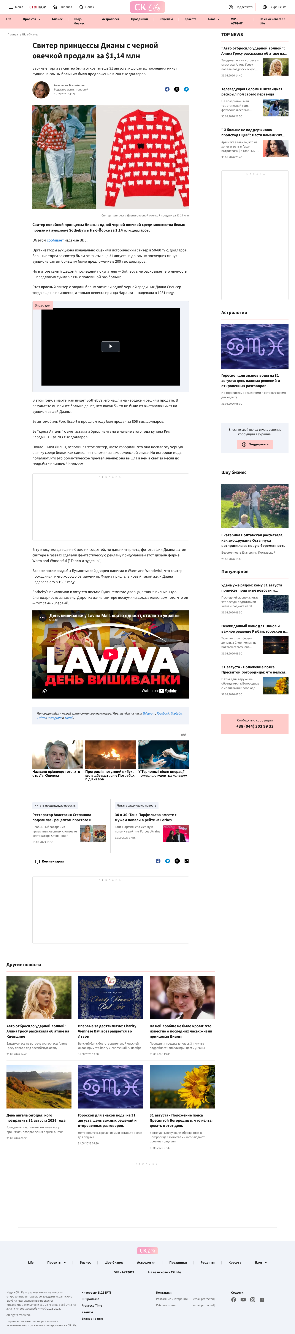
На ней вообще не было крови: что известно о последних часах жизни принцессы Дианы (181, 1031)
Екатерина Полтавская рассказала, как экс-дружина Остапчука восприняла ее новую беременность (253, 540)
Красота (190, 19)
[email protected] (203, 1299)
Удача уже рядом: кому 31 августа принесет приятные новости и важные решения (251, 591)
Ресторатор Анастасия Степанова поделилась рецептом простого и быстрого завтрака (62, 820)
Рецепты (166, 19)
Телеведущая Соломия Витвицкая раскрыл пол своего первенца (251, 91)
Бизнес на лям (92, 1319)
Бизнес (57, 19)
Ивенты (87, 1312)
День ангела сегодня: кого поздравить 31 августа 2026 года (35, 1118)
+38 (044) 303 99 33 (255, 726)
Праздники (139, 19)
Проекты (29, 19)
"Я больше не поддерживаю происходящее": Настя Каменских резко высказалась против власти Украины (251, 137)
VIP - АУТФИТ (237, 21)
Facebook (163, 713)
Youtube (176, 713)
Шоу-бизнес (79, 21)
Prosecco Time (91, 1306)
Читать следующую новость (136, 805)
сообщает (56, 240)
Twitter (41, 718)
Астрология (110, 19)
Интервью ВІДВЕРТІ (96, 1293)
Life (8, 19)
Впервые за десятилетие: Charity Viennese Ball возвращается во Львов (107, 1031)
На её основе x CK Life (272, 21)
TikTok (68, 718)
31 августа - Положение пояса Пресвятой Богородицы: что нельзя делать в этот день (182, 1121)
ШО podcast (90, 1299)
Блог (211, 19)
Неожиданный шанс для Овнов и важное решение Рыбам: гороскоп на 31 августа (254, 631)
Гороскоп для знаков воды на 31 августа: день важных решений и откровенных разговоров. (107, 1121)
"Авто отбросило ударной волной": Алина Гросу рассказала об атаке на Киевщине (253, 53)
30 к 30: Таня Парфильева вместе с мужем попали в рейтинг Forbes (145, 817)
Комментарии (53, 861)
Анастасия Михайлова (69, 85)
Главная (13, 34)
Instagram (54, 718)
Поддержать (244, 7)
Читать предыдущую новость (55, 805)
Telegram (149, 713)
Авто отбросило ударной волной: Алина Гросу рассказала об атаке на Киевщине (37, 1031)
